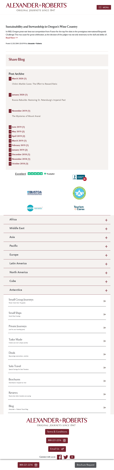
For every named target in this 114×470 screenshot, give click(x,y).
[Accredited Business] (79, 177)
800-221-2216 (27, 465)
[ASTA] (35, 208)
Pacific (14, 246)
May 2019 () (18, 132)
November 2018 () (21, 159)
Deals (18, 354)
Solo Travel (18, 367)
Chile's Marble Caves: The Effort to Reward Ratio (34, 84)
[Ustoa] (35, 193)
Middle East (17, 228)
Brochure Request (85, 465)
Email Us (55, 449)
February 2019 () (20, 145)
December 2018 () (21, 155)
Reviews (20, 394)
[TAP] (79, 193)
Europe (14, 254)
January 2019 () (20, 150)
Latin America (18, 263)
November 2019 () (21, 111)
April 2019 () (18, 136)
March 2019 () (19, 141)
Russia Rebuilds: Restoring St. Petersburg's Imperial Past (39, 100)
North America (19, 272)
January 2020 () (20, 95)
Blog (18, 407)
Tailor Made (18, 341)
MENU (105, 8)
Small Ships (15, 314)
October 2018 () (20, 164)
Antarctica (16, 290)
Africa (13, 219)
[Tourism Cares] (79, 208)
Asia (12, 237)
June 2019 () (18, 127)
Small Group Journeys (21, 301)
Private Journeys (18, 328)
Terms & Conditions (57, 432)
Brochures (17, 381)
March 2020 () (19, 79)
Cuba (13, 281)
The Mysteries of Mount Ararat (26, 116)
